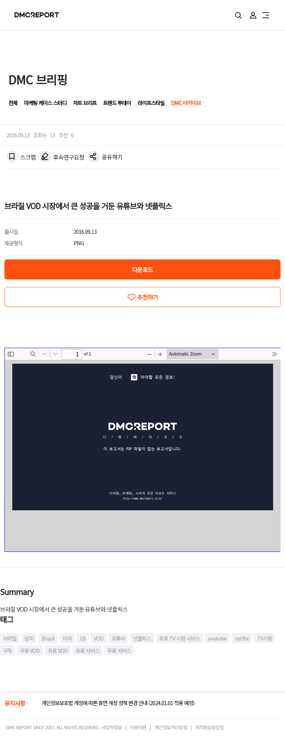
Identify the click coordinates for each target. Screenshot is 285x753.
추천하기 (147, 296)
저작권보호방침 (209, 727)
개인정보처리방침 (170, 727)
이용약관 (138, 727)
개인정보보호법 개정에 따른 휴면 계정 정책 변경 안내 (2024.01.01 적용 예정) (118, 703)
